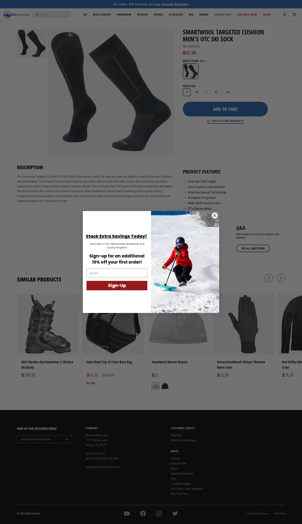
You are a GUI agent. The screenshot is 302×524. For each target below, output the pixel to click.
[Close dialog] (215, 215)
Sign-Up (117, 285)
